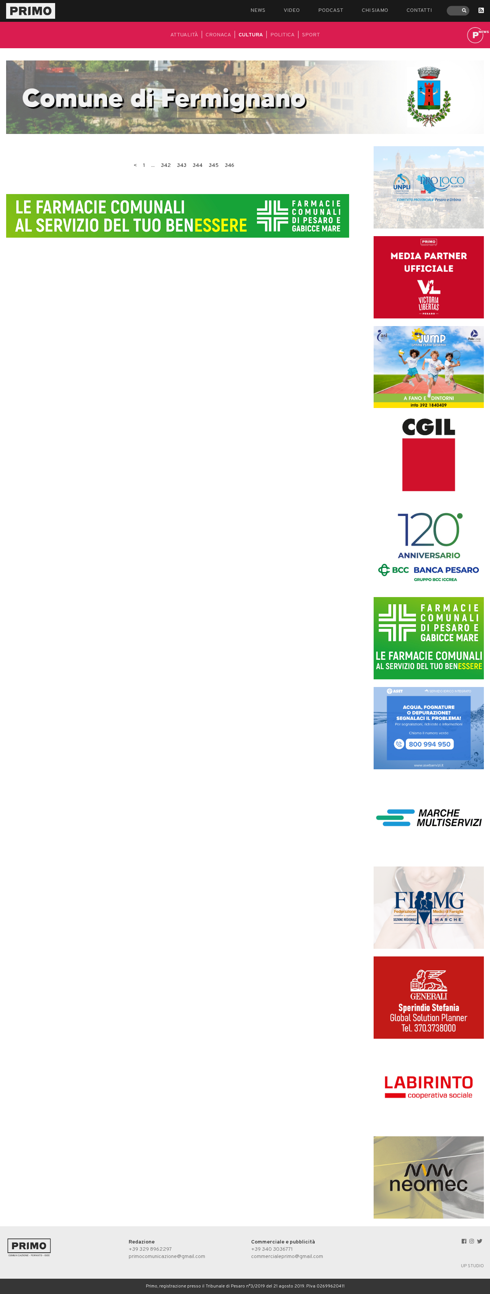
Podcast (330, 10)
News (257, 10)
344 (198, 165)
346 (229, 165)
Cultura (250, 35)
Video (292, 10)
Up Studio (472, 1266)
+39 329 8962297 (150, 1249)
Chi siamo (375, 10)
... (153, 165)
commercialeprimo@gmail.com (287, 1256)
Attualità (184, 35)
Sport (311, 35)
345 (214, 165)
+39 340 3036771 (272, 1249)
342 (166, 165)
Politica (282, 35)
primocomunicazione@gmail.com (167, 1256)
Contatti (419, 10)
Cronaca (218, 35)
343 (181, 165)
